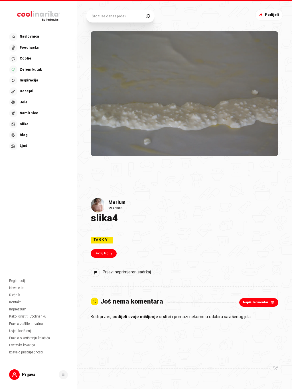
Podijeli (272, 15)
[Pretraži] (148, 16)
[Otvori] (63, 374)
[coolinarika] (38, 15)
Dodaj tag (102, 253)
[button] (38, 91)
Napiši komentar (255, 302)
